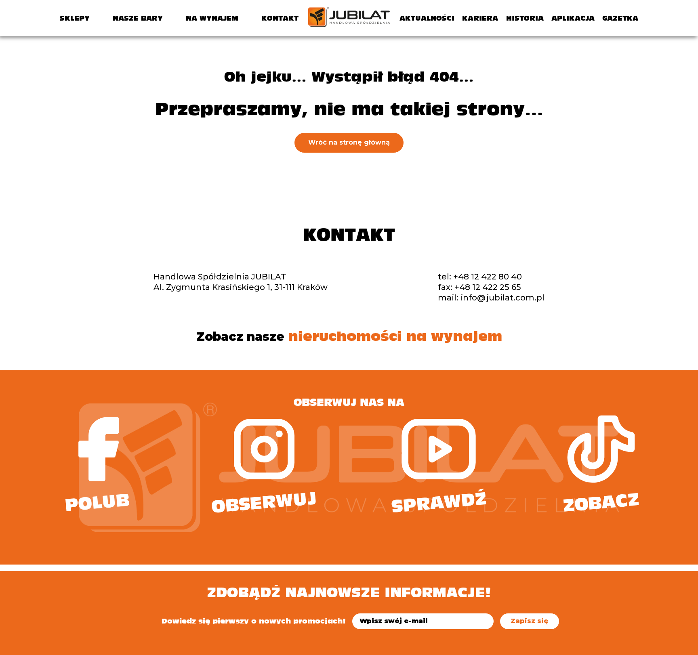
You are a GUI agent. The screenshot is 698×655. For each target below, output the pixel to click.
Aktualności (426, 18)
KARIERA (480, 18)
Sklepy (75, 18)
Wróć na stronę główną (349, 142)
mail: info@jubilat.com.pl (491, 297)
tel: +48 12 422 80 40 (480, 276)
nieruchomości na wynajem (395, 336)
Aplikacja (573, 18)
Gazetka (620, 18)
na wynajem (212, 18)
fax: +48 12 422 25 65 (479, 287)
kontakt (280, 18)
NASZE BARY (138, 18)
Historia (525, 18)
